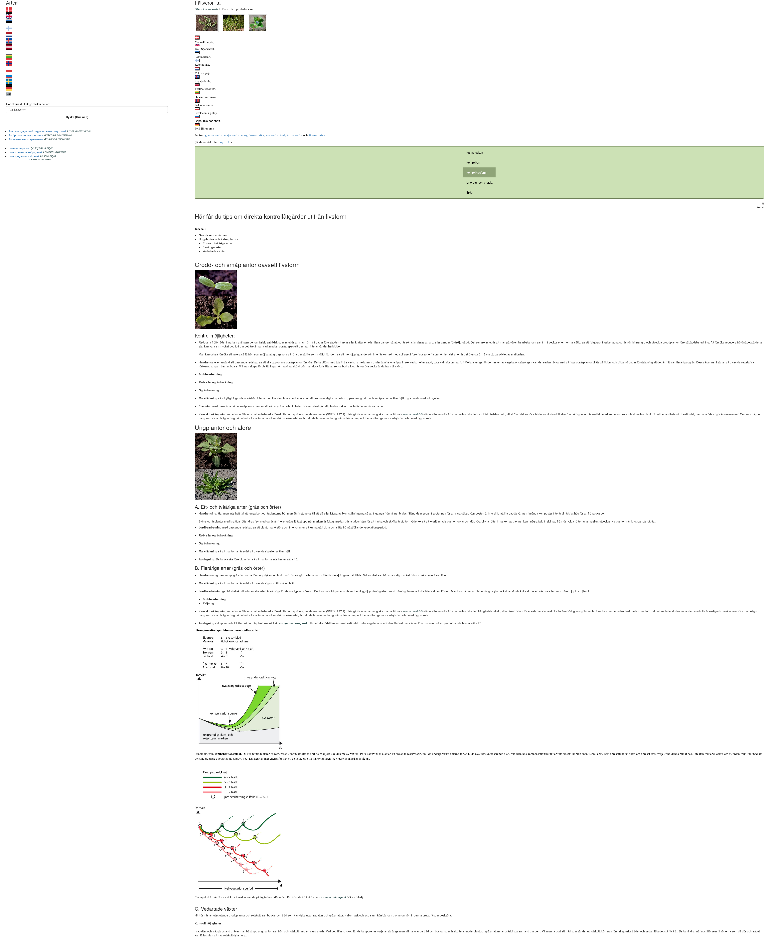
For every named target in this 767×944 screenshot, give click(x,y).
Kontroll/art (473, 162)
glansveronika (214, 135)
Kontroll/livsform (476, 172)
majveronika (231, 135)
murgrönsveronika (252, 135)
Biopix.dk (224, 142)
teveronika (271, 135)
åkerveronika (317, 135)
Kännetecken (474, 152)
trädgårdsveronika (291, 135)
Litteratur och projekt (479, 182)
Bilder (470, 192)
